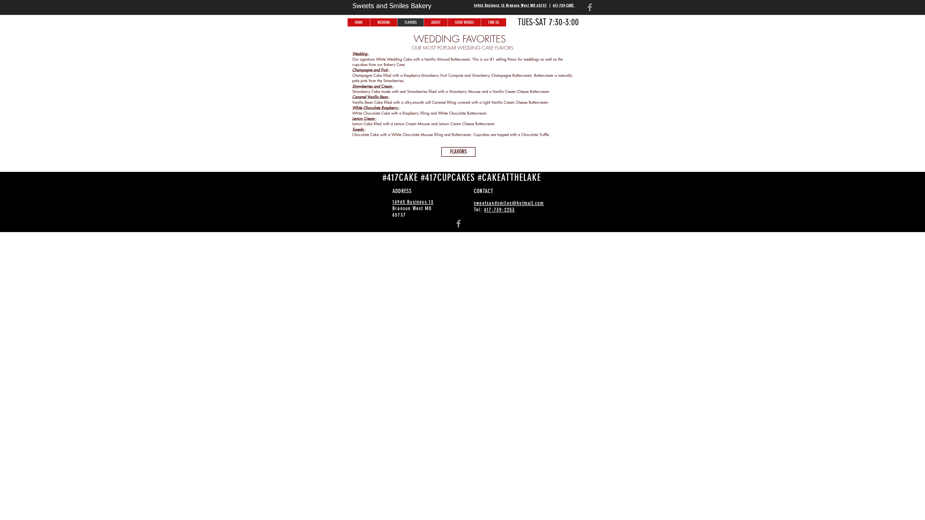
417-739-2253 (499, 209)
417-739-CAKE (564, 5)
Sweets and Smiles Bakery (392, 6)
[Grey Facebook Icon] (590, 7)
